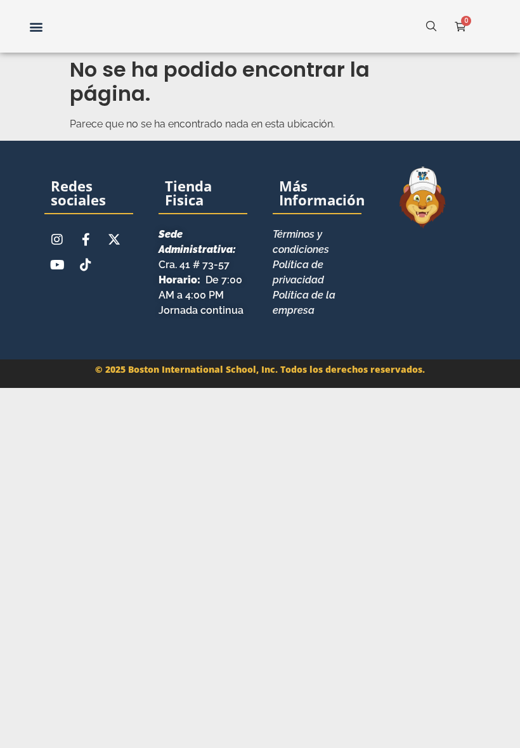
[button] (35, 26)
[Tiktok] (85, 265)
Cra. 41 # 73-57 (197, 249)
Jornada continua (201, 310)
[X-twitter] (114, 239)
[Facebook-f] (85, 239)
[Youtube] (57, 265)
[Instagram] (57, 239)
